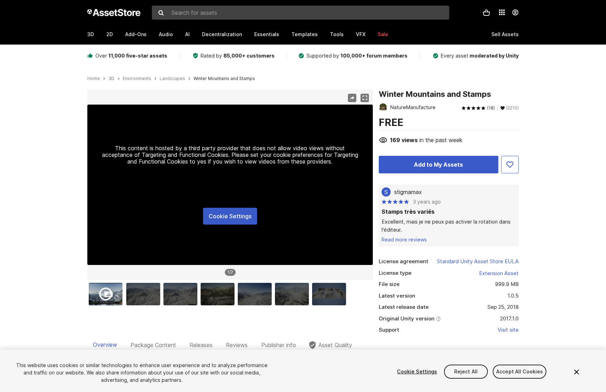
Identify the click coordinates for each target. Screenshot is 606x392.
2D (109, 34)
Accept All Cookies (519, 371)
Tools (337, 34)
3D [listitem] (111, 78)
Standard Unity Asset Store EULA (478, 261)
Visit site (508, 329)
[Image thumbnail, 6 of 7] (293, 294)
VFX (360, 34)
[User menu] (515, 12)
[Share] (352, 98)
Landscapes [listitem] (172, 78)
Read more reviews (404, 239)
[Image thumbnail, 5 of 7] (256, 294)
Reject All (466, 371)
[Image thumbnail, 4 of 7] (219, 294)
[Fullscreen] (365, 98)
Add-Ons (136, 34)
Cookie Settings (230, 216)
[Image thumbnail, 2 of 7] (144, 294)
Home (93, 78)
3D (90, 34)
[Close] (576, 372)
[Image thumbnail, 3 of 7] (182, 294)
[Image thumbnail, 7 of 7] (330, 294)
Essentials (266, 34)
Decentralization (222, 34)
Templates (304, 34)
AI (187, 34)
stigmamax (408, 191)
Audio (166, 34)
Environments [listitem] (137, 78)
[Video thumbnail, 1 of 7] (107, 294)
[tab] (105, 345)
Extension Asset (499, 273)
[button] (486, 12)
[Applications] (502, 12)
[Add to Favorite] (510, 164)
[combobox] (300, 13)
